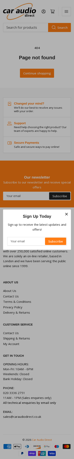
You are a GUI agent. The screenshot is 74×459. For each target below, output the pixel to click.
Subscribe (55, 241)
